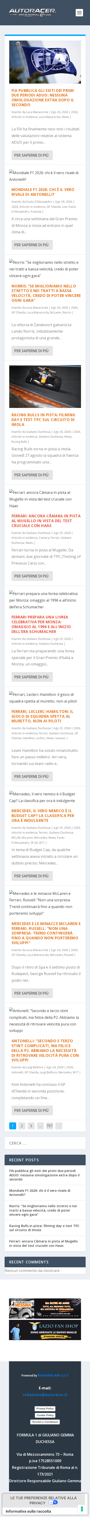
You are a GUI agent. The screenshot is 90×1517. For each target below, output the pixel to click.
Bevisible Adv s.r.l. (53, 1375)
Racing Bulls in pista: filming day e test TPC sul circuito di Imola (43, 419)
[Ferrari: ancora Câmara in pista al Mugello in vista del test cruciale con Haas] (45, 499)
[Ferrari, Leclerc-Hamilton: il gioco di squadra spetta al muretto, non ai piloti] (45, 698)
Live (64, 207)
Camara (44, 538)
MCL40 (16, 838)
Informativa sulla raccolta (28, 1511)
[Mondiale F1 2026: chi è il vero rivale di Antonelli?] (45, 176)
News (65, 117)
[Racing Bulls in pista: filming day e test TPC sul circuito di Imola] (45, 386)
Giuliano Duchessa (38, 432)
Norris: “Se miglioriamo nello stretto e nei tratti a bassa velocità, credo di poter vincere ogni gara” (46, 293)
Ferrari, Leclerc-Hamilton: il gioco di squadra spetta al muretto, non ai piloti (43, 716)
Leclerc (40, 738)
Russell (68, 955)
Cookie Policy (45, 1415)
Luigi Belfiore (34, 1067)
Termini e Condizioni (45, 1421)
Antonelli (17, 1072)
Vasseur (60, 738)
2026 (74, 112)
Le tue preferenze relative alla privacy (43, 1500)
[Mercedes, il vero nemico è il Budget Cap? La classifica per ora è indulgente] (45, 797)
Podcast (36, 212)
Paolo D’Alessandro (39, 202)
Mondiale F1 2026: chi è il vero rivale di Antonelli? (43, 192)
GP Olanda (54, 207)
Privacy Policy (45, 1408)
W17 (42, 843)
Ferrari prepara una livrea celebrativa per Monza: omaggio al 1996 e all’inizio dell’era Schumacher (41, 624)
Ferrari (55, 538)
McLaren (55, 312)
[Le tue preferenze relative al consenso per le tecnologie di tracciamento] (82, 1509)
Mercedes (40, 838)
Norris (67, 312)
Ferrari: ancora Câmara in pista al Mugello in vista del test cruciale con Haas (46, 520)
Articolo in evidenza (24, 117)
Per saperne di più (31, 155)
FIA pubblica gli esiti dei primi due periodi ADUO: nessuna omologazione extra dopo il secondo (43, 97)
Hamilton (29, 738)
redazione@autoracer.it (45, 1394)
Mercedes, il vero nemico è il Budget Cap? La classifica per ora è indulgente (43, 815)
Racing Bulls (19, 442)
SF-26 (34, 843)
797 (49, 1125)
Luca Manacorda (37, 112)
